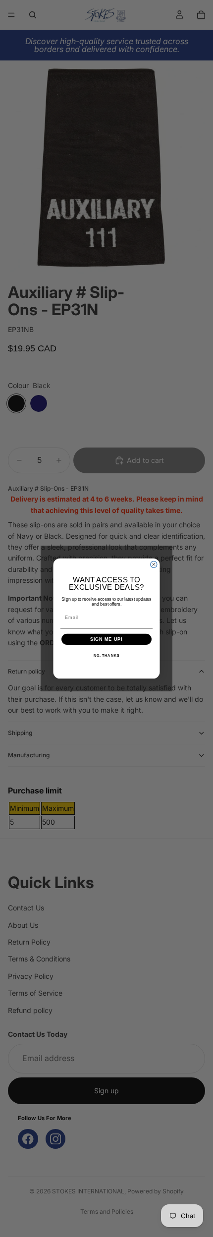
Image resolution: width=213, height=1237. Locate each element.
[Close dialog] (154, 564)
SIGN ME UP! (106, 639)
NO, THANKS (106, 656)
